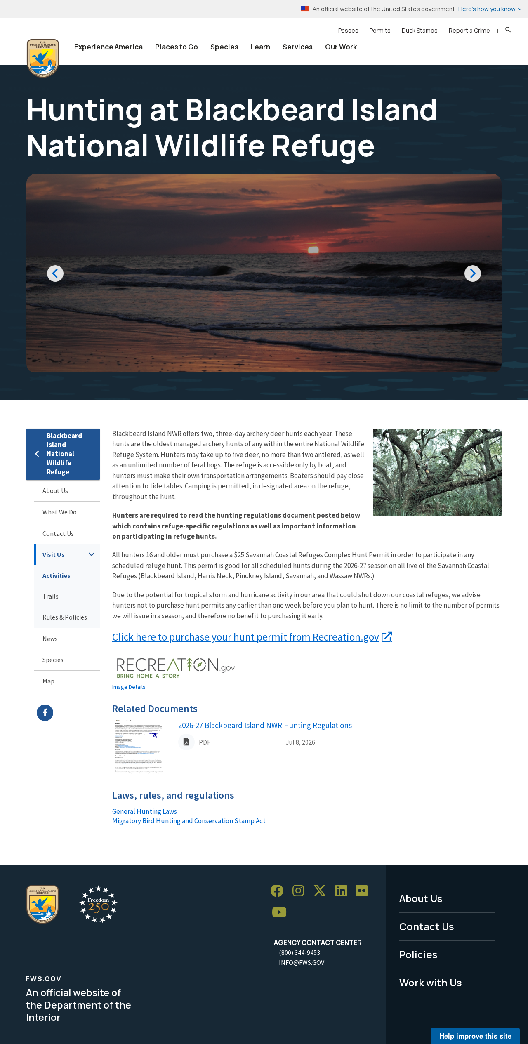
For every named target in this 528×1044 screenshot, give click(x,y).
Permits (380, 30)
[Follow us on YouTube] (282, 912)
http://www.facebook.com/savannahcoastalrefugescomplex (68, 713)
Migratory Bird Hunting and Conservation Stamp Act (189, 820)
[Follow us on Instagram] (301, 891)
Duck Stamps (420, 30)
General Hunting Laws (144, 811)
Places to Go (176, 47)
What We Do (59, 512)
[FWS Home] (42, 58)
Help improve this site (475, 1036)
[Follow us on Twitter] (322, 891)
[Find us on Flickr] (364, 891)
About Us (55, 490)
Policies (418, 954)
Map (48, 681)
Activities (56, 575)
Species (224, 47)
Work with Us (430, 982)
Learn (260, 47)
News (50, 638)
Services (298, 47)
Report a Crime (469, 30)
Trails (50, 596)
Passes (348, 30)
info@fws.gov (301, 962)
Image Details (129, 687)
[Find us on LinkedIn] (344, 891)
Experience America (108, 47)
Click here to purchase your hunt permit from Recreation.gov (245, 636)
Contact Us (58, 533)
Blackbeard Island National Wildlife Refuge (64, 454)
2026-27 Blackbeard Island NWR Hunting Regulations (265, 725)
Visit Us (53, 554)
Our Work (341, 47)
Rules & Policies (64, 617)
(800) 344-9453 (299, 952)
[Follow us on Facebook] (279, 891)
